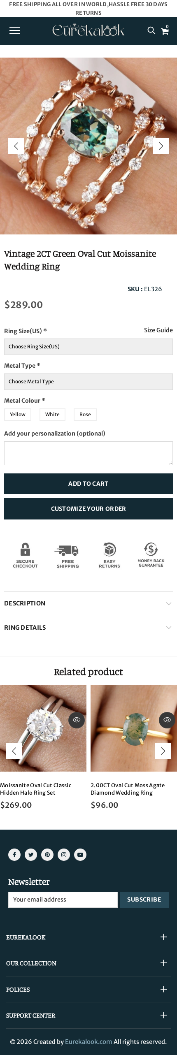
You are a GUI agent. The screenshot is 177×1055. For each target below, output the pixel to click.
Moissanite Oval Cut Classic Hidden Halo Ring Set (35, 789)
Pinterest (47, 855)
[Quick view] (76, 720)
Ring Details (25, 627)
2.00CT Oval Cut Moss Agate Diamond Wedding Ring (128, 789)
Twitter (31, 855)
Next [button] (161, 146)
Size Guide (158, 330)
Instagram (64, 855)
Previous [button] (16, 146)
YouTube (80, 855)
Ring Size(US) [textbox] (42, 329)
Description (24, 603)
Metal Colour (40, 398)
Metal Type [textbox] (22, 365)
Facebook (14, 855)
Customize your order (88, 508)
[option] (88, 146)
